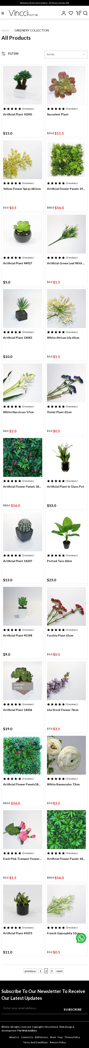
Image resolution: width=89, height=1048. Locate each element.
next (60, 971)
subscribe (73, 1009)
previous (30, 971)
